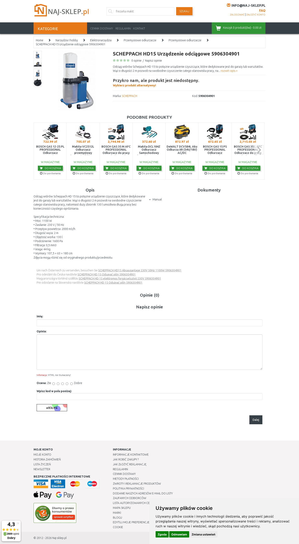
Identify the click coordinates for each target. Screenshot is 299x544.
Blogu (117, 517)
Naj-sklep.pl (59, 538)
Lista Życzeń (42, 464)
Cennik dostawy (101, 28)
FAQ (262, 10)
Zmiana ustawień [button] (203, 534)
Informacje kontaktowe (131, 454)
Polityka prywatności (128, 488)
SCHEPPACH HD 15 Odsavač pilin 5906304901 (106, 274)
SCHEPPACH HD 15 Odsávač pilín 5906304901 (113, 282)
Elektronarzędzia (100, 40)
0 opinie (136, 60)
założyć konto (255, 14)
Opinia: (42, 331)
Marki (117, 512)
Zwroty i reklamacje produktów (137, 483)
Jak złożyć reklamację (129, 464)
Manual (157, 199)
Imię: (40, 316)
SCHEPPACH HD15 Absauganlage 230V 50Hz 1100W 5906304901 (139, 270)
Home (39, 40)
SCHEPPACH (129, 96)
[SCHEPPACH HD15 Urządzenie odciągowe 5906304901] (77, 80)
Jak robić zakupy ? (126, 459)
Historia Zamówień (47, 459)
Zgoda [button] (162, 534)
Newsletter (42, 469)
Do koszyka (52, 168)
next (258, 149)
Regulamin (123, 28)
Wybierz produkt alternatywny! (156, 82)
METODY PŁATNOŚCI (126, 478)
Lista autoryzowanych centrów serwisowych (146, 503)
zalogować (237, 14)
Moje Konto (42, 454)
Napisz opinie (153, 60)
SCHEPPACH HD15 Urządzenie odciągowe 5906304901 (70, 44)
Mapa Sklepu (122, 507)
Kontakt (139, 28)
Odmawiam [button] (179, 534)
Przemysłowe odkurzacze (140, 40)
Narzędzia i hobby (67, 40)
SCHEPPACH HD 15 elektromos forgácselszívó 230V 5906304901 (120, 278)
